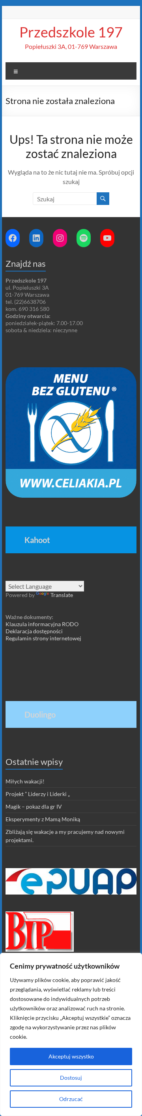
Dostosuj (71, 1077)
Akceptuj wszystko (71, 1056)
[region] (71, 1034)
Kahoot (37, 540)
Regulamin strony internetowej (43, 638)
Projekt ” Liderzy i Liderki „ (38, 793)
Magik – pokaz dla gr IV (34, 806)
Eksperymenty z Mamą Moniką (43, 819)
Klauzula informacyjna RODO (42, 624)
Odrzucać (71, 1099)
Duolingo (40, 714)
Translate (61, 594)
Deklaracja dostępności (34, 631)
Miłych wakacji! (25, 781)
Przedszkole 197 (71, 32)
